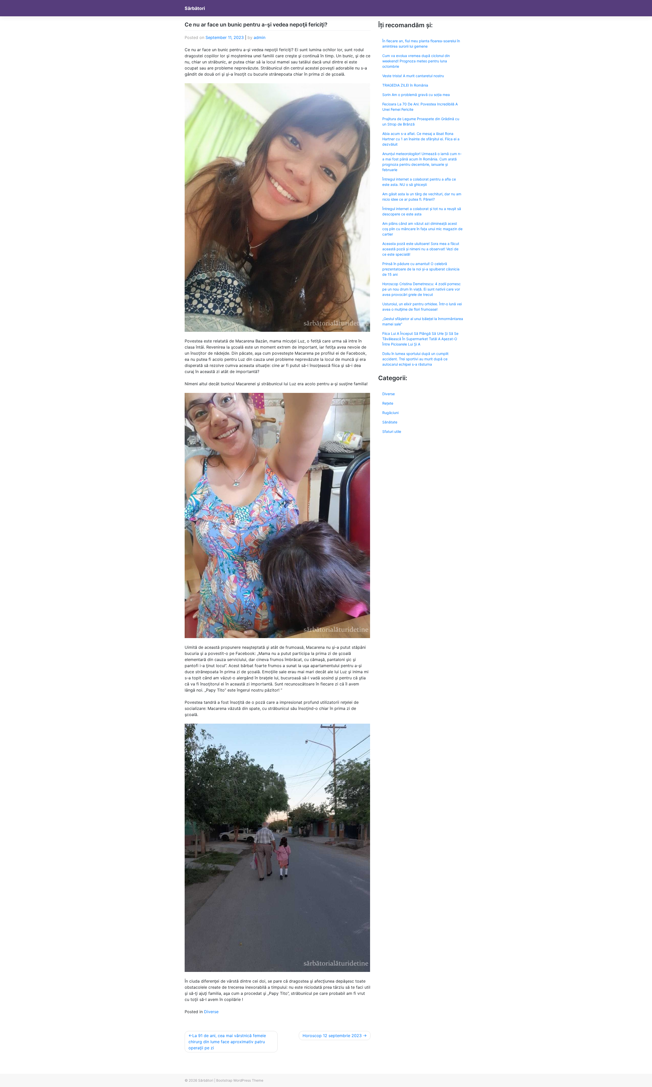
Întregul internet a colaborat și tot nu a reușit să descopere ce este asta (421, 211)
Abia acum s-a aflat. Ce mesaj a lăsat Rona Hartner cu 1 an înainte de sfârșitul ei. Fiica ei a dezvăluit (420, 138)
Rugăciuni (390, 412)
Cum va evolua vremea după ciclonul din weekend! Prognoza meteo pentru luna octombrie (416, 60)
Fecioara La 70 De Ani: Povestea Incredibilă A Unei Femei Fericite (420, 107)
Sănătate (389, 422)
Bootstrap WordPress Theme (239, 1080)
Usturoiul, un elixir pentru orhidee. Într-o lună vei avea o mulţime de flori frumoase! (422, 306)
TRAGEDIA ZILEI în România (405, 85)
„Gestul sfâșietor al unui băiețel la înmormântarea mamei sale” (422, 321)
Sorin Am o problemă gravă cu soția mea (416, 94)
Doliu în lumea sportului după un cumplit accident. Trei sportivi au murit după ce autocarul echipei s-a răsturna (415, 358)
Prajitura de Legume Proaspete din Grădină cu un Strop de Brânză (420, 121)
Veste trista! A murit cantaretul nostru (413, 76)
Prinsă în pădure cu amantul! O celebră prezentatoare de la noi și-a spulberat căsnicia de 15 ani (420, 269)
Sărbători (195, 8)
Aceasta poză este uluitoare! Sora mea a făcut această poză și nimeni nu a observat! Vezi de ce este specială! (420, 248)
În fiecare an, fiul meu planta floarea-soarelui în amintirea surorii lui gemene (421, 43)
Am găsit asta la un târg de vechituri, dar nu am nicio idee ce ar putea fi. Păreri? (421, 196)
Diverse (211, 1011)
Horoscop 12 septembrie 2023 (332, 1035)
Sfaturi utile (391, 431)
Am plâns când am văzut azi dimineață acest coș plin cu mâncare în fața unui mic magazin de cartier (422, 228)
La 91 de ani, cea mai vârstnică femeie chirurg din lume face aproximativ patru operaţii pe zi (227, 1041)
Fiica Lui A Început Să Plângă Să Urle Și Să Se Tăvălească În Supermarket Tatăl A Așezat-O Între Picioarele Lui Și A (420, 338)
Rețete (387, 403)
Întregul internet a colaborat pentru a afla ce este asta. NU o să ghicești (419, 182)
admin (259, 37)
